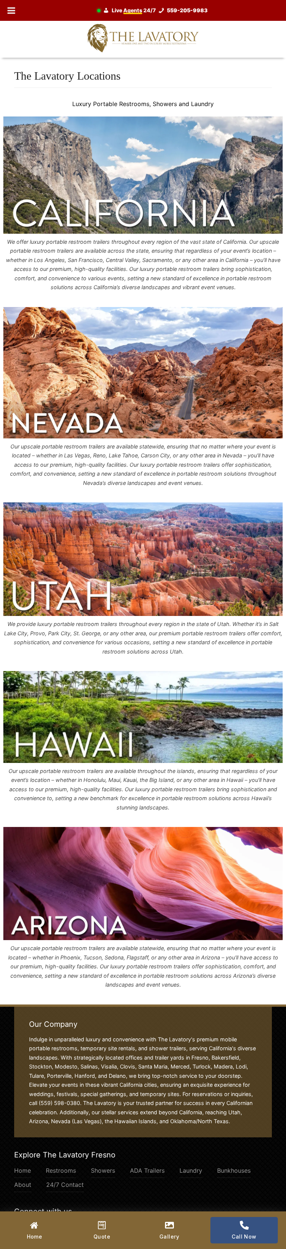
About (22, 1184)
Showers (103, 1170)
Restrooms (61, 1170)
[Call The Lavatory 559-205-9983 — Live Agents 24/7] (154, 10)
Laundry (190, 1170)
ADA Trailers (147, 1170)
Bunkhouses (234, 1170)
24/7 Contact (65, 1184)
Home (22, 1170)
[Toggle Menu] (11, 10)
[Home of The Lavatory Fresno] (143, 37)
